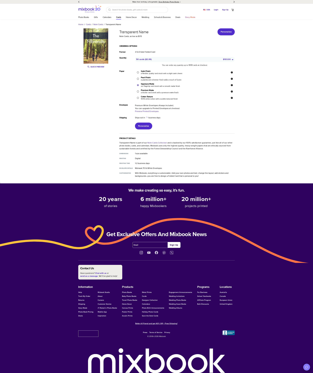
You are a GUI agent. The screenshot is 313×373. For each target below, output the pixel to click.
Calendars (107, 17)
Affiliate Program (204, 300)
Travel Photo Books (129, 300)
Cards (118, 17)
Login (216, 9)
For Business (202, 292)
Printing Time (124, 163)
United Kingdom (226, 304)
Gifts (96, 17)
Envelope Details (126, 168)
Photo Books (83, 17)
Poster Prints (127, 312)
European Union (226, 300)
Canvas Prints (127, 308)
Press (145, 332)
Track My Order (84, 296)
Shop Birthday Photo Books (168, 2)
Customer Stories (104, 304)
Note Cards (98, 24)
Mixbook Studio (104, 292)
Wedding (145, 17)
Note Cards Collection (157, 142)
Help (80, 292)
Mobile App (102, 312)
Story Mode (82, 308)
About (100, 296)
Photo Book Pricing (85, 312)
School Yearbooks (204, 296)
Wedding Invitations (176, 296)
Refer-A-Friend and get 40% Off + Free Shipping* (156, 323)
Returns (81, 300)
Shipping (81, 304)
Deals (177, 17)
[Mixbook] (89, 10)
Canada (223, 296)
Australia (223, 292)
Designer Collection (150, 300)
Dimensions (123, 153)
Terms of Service (155, 332)
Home (80, 24)
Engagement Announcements (180, 292)
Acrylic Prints (127, 316)
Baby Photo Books (129, 296)
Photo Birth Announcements (153, 308)
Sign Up (225, 9)
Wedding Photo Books (177, 300)
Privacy (167, 332)
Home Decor (131, 17)
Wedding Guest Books (177, 304)
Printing (122, 158)
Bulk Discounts (203, 304)
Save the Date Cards (150, 316)
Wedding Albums (175, 308)
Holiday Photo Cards (150, 312)
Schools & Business (162, 17)
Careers (101, 300)
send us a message (89, 276)
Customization (125, 173)
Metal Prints (147, 292)
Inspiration (102, 316)
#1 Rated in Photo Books (107, 308)
